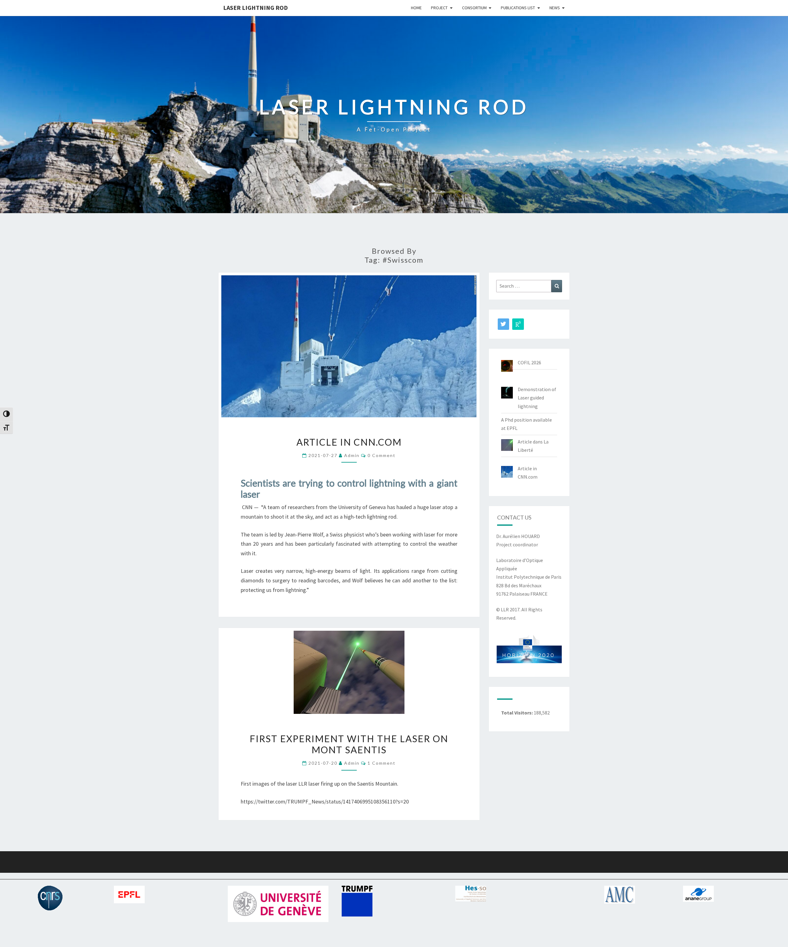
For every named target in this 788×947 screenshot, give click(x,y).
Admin (352, 455)
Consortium (474, 7)
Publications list (518, 7)
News (554, 7)
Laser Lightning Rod (255, 7)
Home (416, 7)
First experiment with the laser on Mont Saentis (349, 744)
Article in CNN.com (349, 441)
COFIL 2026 (529, 362)
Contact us (514, 517)
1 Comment (382, 763)
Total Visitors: (517, 713)
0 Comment (382, 455)
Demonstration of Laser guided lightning (537, 397)
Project (439, 7)
